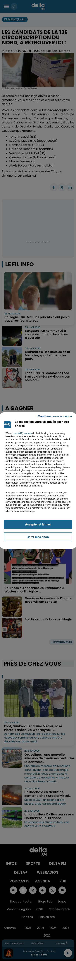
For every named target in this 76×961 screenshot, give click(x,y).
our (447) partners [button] (23, 433)
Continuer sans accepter (55, 416)
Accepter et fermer (38, 524)
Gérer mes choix (38, 537)
